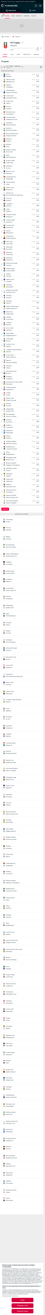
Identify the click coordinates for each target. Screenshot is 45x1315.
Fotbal (7, 36)
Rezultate (26, 54)
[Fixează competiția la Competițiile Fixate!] (22, 42)
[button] (41, 48)
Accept (22, 1300)
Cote (12, 54)
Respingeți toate (22, 1305)
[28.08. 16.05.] (26, 48)
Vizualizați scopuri (22, 1311)
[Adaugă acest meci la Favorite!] (1, 75)
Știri (18, 54)
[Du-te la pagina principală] (11, 5)
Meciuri (36, 54)
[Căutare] (36, 5)
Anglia (17, 36)
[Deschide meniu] (40, 5)
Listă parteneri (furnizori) (10, 1296)
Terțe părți (35, 1283)
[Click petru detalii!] (21, 75)
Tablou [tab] (5, 509)
